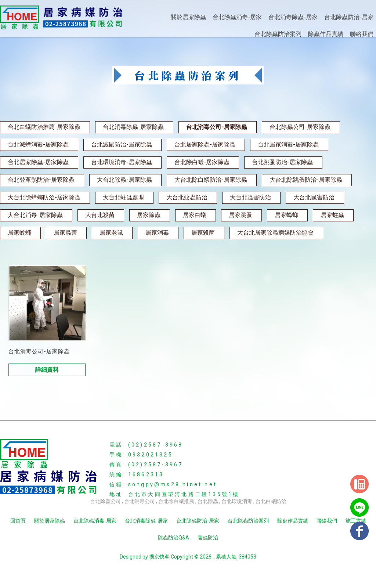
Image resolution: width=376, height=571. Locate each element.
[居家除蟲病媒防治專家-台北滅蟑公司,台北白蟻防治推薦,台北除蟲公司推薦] (61, 18)
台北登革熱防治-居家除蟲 (41, 179)
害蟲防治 (208, 538)
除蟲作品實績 (325, 33)
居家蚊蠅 (19, 232)
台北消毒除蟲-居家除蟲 (133, 126)
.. (214, 557)
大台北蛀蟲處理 (123, 197)
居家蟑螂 (286, 215)
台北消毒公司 (139, 501)
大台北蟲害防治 (250, 197)
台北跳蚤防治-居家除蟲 (282, 162)
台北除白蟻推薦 (176, 501)
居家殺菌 (203, 232)
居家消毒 (157, 232)
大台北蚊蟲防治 (186, 197)
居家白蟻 (194, 215)
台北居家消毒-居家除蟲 (288, 144)
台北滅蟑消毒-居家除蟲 (38, 144)
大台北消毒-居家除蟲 (35, 215)
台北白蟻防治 (271, 501)
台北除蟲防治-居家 (348, 17)
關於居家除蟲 (188, 17)
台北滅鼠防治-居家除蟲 (121, 144)
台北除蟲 (208, 501)
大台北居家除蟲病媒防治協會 (275, 232)
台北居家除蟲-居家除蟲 (204, 144)
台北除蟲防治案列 (277, 33)
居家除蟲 (148, 215)
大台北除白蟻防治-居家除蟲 (210, 179)
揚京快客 (159, 557)
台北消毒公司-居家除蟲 (216, 126)
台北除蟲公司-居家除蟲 (300, 126)
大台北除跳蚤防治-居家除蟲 (306, 179)
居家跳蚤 (240, 215)
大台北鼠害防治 (314, 197)
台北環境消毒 (236, 501)
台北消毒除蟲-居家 (293, 17)
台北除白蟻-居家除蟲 (201, 162)
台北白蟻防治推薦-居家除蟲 (44, 126)
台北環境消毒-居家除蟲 (121, 162)
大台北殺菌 (100, 215)
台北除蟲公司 (105, 501)
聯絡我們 (361, 33)
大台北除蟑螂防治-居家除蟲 (44, 197)
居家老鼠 (111, 232)
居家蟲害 (65, 232)
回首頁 (18, 521)
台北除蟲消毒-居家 (237, 17)
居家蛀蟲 (332, 215)
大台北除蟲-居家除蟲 (124, 179)
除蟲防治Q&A (173, 538)
